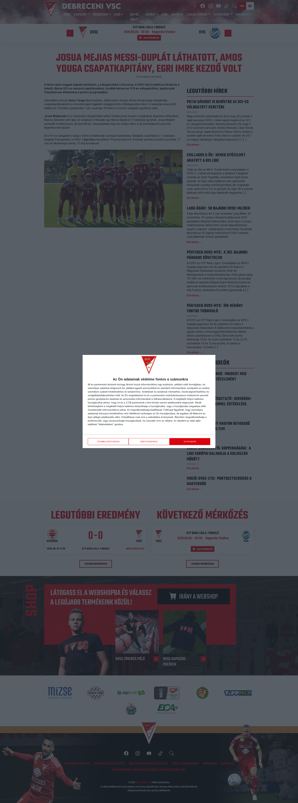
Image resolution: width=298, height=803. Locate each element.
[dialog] (149, 401)
